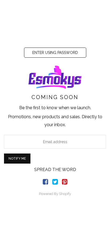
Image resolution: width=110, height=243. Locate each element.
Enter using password (55, 52)
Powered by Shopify (55, 193)
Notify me (17, 158)
